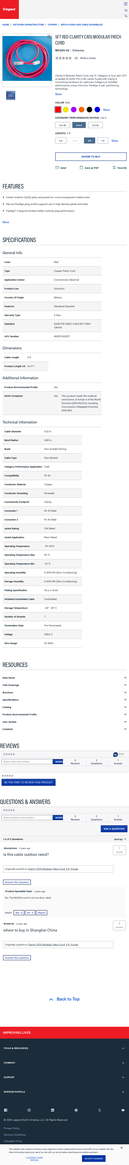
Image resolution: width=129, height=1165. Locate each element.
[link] (9, 754)
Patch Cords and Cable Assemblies (82, 24)
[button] (48, 36)
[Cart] (125, 10)
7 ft (103, 140)
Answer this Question (17, 882)
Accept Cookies (94, 1158)
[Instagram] (29, 1110)
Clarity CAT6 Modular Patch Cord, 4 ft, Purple (53, 869)
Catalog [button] (7, 707)
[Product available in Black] (89, 109)
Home (5, 24)
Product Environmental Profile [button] (20, 714)
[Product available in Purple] (73, 109)
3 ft (60, 140)
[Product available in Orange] (81, 109)
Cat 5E (62, 125)
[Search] (125, 15)
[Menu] (125, 4)
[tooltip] (119, 754)
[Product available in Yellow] (66, 109)
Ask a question (114, 828)
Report (41, 912)
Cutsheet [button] (8, 729)
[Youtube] (123, 1110)
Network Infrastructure (28, 24)
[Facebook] (6, 1110)
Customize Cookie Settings (34, 1158)
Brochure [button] (8, 692)
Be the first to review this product (30, 783)
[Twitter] (99, 1110)
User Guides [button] (9, 722)
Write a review (88, 58)
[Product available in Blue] (97, 109)
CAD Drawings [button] (11, 685)
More (58, 94)
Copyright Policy (13, 1141)
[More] (106, 109)
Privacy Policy (11, 1128)
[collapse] (123, 1048)
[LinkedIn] (52, 1110)
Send (63, 167)
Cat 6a (95, 125)
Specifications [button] (11, 699)
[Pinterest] (76, 1110)
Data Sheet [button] (9, 677)
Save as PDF (91, 167)
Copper (52, 24)
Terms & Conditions (15, 1134)
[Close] (122, 1148)
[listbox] (27, 60)
